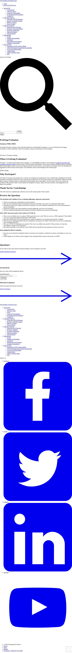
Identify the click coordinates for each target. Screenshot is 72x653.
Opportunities (7, 35)
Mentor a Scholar (12, 22)
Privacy (6, 646)
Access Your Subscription (14, 49)
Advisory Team (11, 11)
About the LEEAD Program (15, 19)
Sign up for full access (10, 5)
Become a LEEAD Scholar (14, 21)
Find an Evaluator (12, 32)
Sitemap (6, 649)
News (8, 312)
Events (9, 37)
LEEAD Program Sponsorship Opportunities (19, 48)
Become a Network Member (15, 29)
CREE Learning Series (13, 52)
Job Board (10, 40)
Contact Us (10, 16)
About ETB (7, 8)
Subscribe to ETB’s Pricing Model (16, 46)
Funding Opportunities (13, 38)
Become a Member (12, 330)
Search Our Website (5, 57)
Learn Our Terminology (13, 13)
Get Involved (10, 10)
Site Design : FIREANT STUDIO (13, 651)
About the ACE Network (14, 27)
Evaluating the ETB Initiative (15, 14)
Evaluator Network (9, 25)
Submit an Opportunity (13, 43)
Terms (5, 647)
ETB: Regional (11, 33)
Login (5, 3)
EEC (8, 54)
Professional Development (14, 41)
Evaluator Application (13, 30)
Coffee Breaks (11, 51)
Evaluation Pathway (9, 18)
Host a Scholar (11, 24)
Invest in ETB (7, 44)
